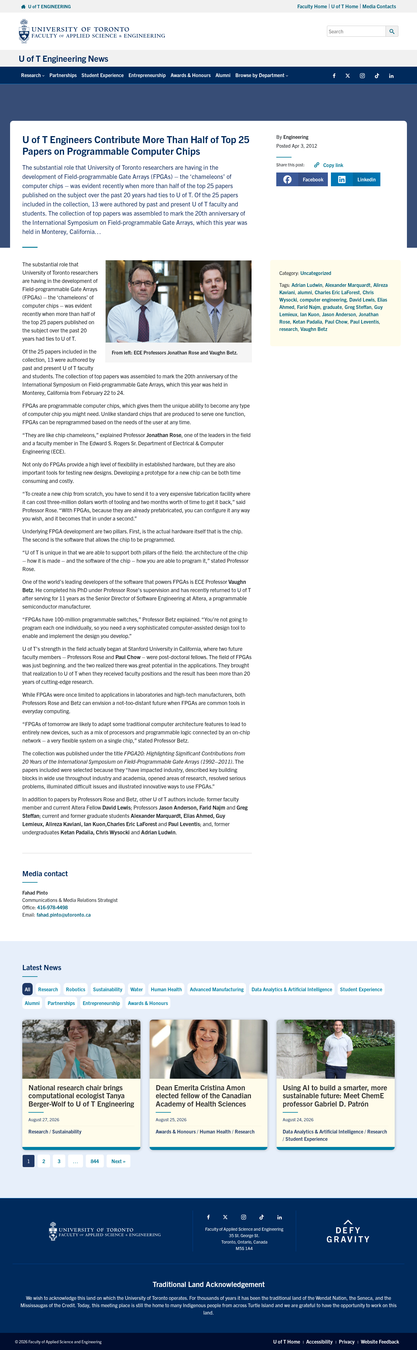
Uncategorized (315, 273)
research (288, 329)
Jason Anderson (339, 314)
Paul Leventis (364, 321)
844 (95, 1161)
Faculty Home (312, 6)
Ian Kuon (309, 314)
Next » (118, 1161)
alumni (305, 292)
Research (48, 989)
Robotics (75, 989)
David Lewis (362, 299)
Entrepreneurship (147, 75)
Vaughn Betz (313, 329)
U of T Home (344, 6)
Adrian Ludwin (307, 285)
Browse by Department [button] (260, 75)
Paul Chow (336, 321)
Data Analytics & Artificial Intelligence (292, 989)
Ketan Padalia (307, 321)
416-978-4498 (52, 907)
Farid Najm (308, 307)
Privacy (347, 1341)
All (27, 989)
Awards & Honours (191, 75)
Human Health (166, 989)
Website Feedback (380, 1341)
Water (136, 989)
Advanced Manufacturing (217, 989)
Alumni (223, 75)
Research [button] (31, 75)
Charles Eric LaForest (337, 292)
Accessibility (319, 1341)
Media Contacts (379, 6)
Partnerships (63, 75)
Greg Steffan (358, 307)
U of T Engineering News (63, 58)
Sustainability (107, 989)
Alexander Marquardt (348, 285)
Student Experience (103, 75)
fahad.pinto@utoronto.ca (64, 914)
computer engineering (323, 299)
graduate (332, 307)
